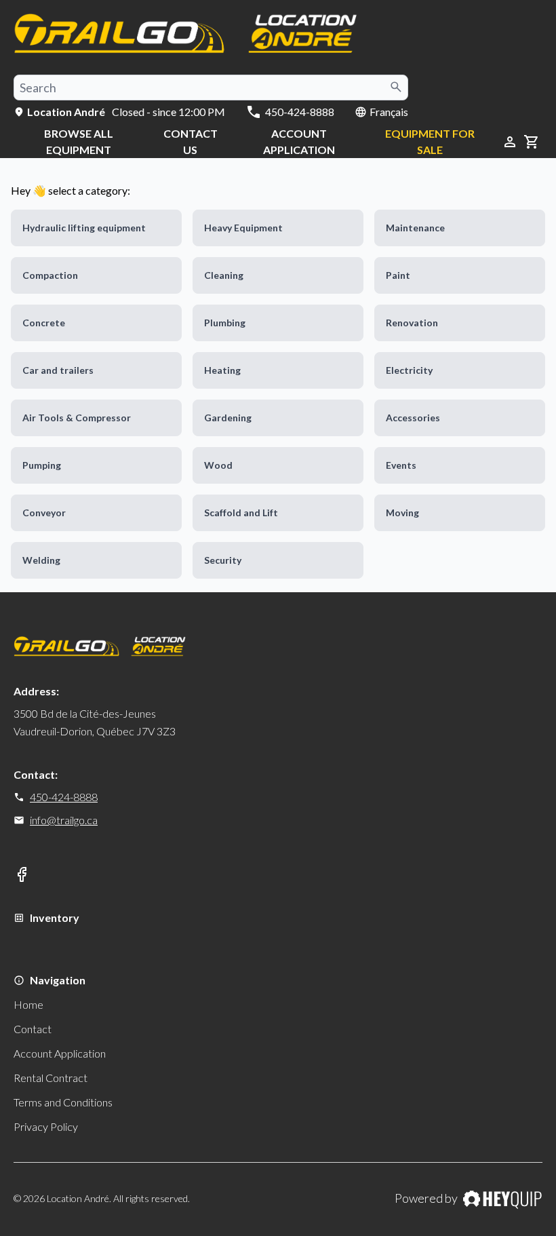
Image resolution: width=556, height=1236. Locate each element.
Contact (33, 1028)
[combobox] (211, 87)
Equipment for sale (430, 141)
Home (28, 1004)
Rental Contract (50, 1077)
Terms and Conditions (63, 1102)
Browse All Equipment (78, 141)
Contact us (190, 141)
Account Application (299, 141)
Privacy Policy (46, 1126)
